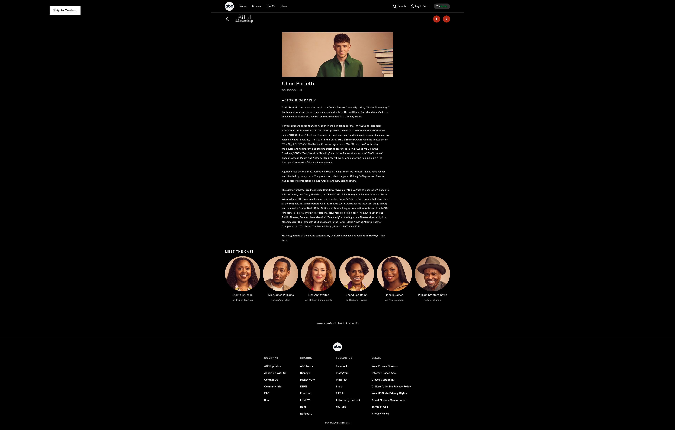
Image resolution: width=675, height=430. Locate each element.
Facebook (342, 366)
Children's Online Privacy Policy (391, 386)
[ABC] (229, 7)
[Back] (227, 19)
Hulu (303, 406)
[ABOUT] (446, 19)
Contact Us (271, 379)
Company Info (272, 386)
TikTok (340, 393)
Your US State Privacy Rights (389, 393)
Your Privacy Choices (385, 366)
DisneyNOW (307, 379)
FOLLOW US (344, 357)
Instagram (342, 373)
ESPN (303, 386)
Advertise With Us (275, 373)
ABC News (306, 366)
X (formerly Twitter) (348, 400)
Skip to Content (65, 10)
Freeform (305, 393)
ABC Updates (272, 366)
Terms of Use (380, 406)
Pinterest (341, 379)
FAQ (266, 393)
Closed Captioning (383, 379)
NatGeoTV (306, 413)
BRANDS (306, 357)
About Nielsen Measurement (389, 400)
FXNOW (305, 400)
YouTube (341, 406)
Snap (339, 386)
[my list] (436, 19)
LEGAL (376, 357)
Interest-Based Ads (384, 373)
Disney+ (305, 373)
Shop (267, 400)
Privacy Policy (380, 413)
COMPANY (271, 357)
